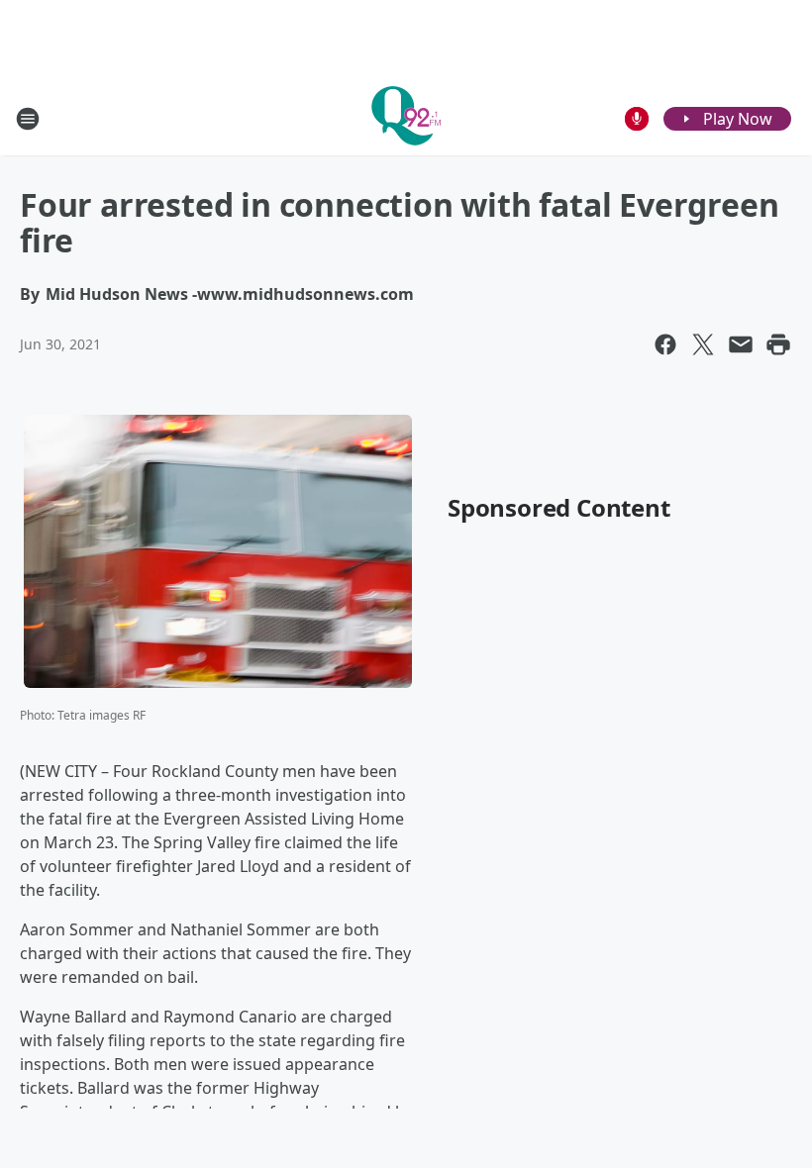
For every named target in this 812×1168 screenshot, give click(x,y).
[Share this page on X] (703, 344)
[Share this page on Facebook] (665, 344)
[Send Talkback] (637, 119)
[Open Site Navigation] (28, 119)
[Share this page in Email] (741, 344)
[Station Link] (406, 118)
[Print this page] (778, 344)
